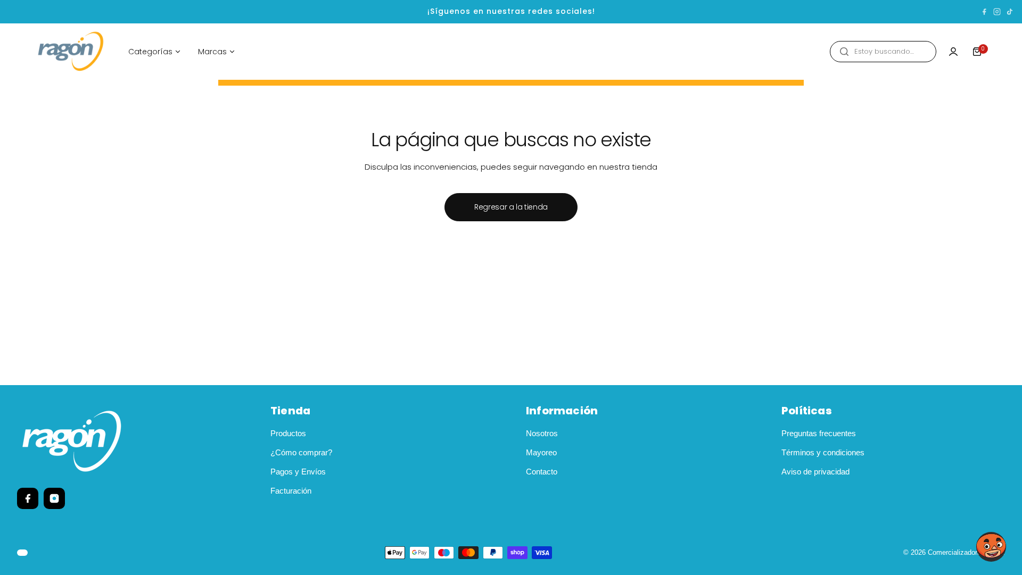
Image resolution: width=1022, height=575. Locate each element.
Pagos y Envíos (298, 471)
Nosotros (542, 433)
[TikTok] (1009, 11)
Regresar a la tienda (511, 207)
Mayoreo (541, 452)
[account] (953, 51)
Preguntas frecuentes (818, 433)
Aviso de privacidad (815, 471)
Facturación (290, 490)
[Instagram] (997, 11)
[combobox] (883, 51)
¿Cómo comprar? (301, 452)
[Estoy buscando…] (844, 51)
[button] (991, 547)
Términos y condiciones (822, 452)
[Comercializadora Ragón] (71, 51)
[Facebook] (984, 11)
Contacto (541, 471)
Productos (288, 433)
